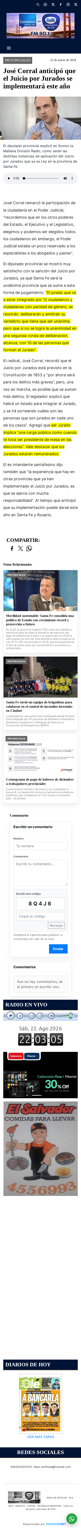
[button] (37, 4)
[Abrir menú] (8, 48)
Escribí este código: (28, 893)
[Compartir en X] (20, 548)
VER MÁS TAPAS (40, 1437)
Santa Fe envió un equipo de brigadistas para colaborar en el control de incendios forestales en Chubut (39, 706)
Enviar (58, 949)
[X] (53, 4)
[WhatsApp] (45, 4)
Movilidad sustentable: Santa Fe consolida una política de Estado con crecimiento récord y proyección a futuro (40, 620)
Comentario (20, 856)
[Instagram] (68, 4)
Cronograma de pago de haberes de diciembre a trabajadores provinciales (40, 782)
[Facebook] (60, 4)
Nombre (18, 838)
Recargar (56, 925)
